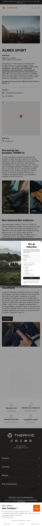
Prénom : (24, 259)
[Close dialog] (41, 241)
